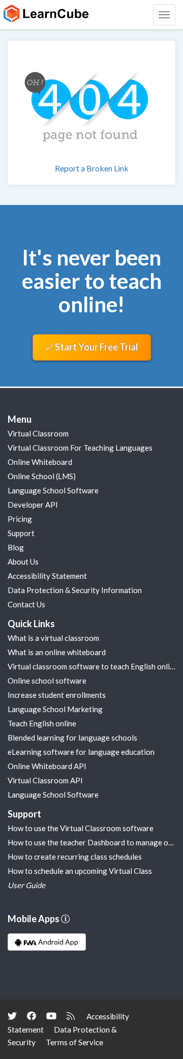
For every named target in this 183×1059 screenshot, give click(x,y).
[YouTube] (51, 1015)
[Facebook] (31, 1015)
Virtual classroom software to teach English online (93, 666)
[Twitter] (12, 1015)
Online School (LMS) (42, 476)
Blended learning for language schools (72, 737)
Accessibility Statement (47, 575)
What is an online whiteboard (57, 652)
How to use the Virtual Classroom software (81, 828)
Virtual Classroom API (45, 780)
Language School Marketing (55, 709)
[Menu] (164, 14)
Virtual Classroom (38, 433)
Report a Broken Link (92, 168)
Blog (16, 547)
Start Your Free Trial (95, 346)
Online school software (47, 680)
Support (21, 533)
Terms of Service (74, 1042)
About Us (23, 561)
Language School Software (53, 490)
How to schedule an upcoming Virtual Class (80, 870)
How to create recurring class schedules (75, 856)
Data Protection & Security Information (75, 590)
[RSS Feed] (71, 1015)
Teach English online (42, 723)
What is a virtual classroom (53, 637)
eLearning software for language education (81, 751)
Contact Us (26, 604)
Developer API (33, 504)
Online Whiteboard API (47, 766)
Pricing (20, 518)
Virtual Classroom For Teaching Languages (80, 447)
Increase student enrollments (57, 694)
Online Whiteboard (40, 461)
